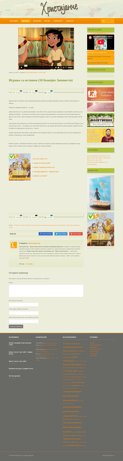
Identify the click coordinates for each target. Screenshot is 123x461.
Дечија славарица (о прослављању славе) (98, 155)
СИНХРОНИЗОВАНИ (31, 72)
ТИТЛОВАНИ (94, 353)
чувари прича (74, 445)
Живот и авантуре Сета (33, 225)
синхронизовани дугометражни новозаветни (72, 396)
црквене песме (79, 442)
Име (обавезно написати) (16, 300)
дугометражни (78, 379)
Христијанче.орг (34, 243)
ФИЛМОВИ (37, 21)
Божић (78, 351)
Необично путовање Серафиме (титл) (97, 162)
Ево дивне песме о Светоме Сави (97, 52)
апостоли (77, 377)
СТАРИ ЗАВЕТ (42, 72)
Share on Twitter (62, 233)
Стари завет (69, 225)
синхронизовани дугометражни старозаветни (52, 225)
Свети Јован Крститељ (51, 343)
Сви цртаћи (29, 264)
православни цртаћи (67, 385)
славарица (73, 432)
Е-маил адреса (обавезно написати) (18, 309)
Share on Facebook (47, 233)
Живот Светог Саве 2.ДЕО (94, 160)
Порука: (11, 282)
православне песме (67, 382)
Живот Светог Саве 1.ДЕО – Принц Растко (99, 158)
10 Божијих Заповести (20, 225)
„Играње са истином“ (40, 176)
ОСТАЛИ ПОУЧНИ (95, 349)
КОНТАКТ (70, 21)
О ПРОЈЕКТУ (58, 21)
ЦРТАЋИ (25, 21)
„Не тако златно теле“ (40, 159)
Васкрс (82, 351)
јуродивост (83, 445)
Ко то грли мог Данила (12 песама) (98, 63)
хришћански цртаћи (69, 442)
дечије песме (70, 379)
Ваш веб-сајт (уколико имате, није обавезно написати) (24, 317)
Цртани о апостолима (76, 374)
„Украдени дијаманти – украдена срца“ (46, 171)
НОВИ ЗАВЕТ (94, 347)
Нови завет (75, 364)
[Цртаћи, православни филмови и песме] (61, 9)
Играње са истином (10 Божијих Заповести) (41, 80)
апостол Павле (70, 377)
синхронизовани (73, 388)
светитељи (67, 388)
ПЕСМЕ (47, 21)
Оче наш (84, 365)
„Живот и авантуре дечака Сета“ (44, 167)
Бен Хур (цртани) (92, 164)
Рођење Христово (77, 367)
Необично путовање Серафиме (80, 361)
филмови (73, 435)
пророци (75, 385)
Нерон (66, 364)
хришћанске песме (81, 435)
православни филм (78, 382)
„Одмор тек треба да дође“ (42, 163)
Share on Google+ (77, 233)
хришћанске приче (72, 439)
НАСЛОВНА (14, 21)
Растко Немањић (67, 367)
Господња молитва (69, 354)
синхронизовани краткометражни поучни (72, 427)
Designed (104, 455)
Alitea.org (111, 455)
